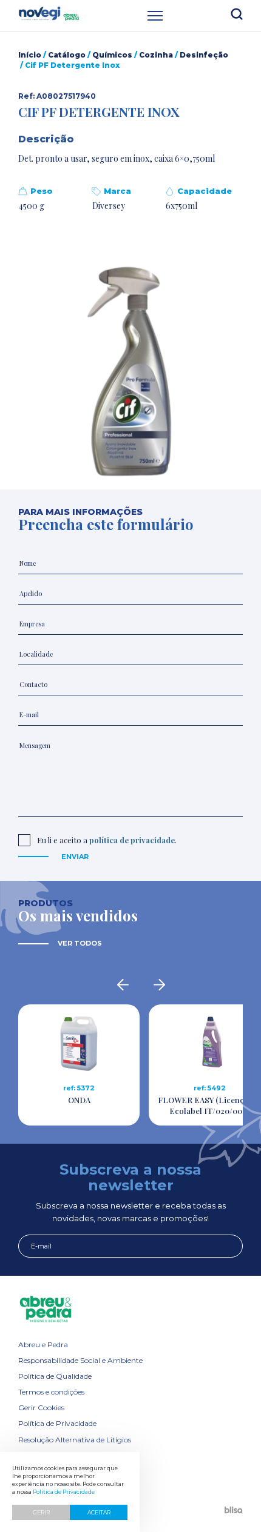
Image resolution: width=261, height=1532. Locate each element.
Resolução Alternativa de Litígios (74, 1439)
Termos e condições (51, 1391)
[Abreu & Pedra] (130, 1309)
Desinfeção (204, 54)
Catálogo (67, 54)
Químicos (112, 54)
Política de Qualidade (55, 1376)
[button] (130, 375)
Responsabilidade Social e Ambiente (80, 1360)
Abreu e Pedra (43, 1344)
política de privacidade (132, 840)
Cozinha (156, 54)
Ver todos (80, 943)
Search (237, 14)
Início (29, 54)
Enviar (75, 856)
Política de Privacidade (57, 1423)
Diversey (108, 205)
